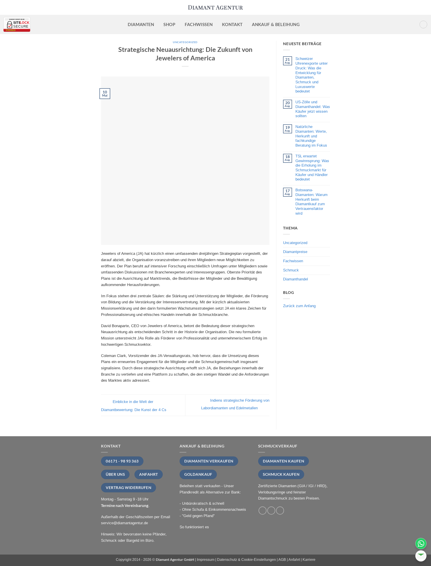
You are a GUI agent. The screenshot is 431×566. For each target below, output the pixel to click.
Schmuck (291, 270)
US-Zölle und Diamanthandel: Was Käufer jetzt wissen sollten (312, 109)
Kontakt (232, 24)
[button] (423, 25)
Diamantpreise (295, 251)
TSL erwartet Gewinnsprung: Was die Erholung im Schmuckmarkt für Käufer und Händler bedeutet (312, 168)
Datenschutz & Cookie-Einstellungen (246, 560)
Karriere (309, 560)
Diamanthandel (295, 279)
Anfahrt (294, 560)
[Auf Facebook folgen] (263, 511)
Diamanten (141, 24)
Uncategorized (185, 42)
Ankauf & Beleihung (276, 24)
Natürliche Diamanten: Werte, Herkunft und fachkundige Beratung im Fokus (311, 136)
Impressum (205, 560)
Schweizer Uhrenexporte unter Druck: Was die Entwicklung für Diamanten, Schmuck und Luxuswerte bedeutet (311, 74)
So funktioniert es (194, 527)
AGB (282, 560)
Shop (169, 24)
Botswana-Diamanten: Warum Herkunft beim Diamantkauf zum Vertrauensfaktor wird (311, 202)
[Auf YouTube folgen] (280, 511)
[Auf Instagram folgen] (271, 511)
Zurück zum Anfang (299, 306)
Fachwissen (199, 24)
